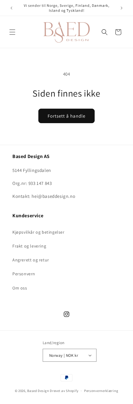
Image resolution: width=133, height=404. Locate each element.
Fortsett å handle (66, 116)
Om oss (19, 288)
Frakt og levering (29, 246)
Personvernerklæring (101, 391)
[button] (12, 32)
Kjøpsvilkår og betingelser (38, 232)
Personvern (23, 274)
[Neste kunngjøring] (121, 8)
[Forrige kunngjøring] (11, 8)
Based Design (38, 391)
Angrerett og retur (30, 260)
